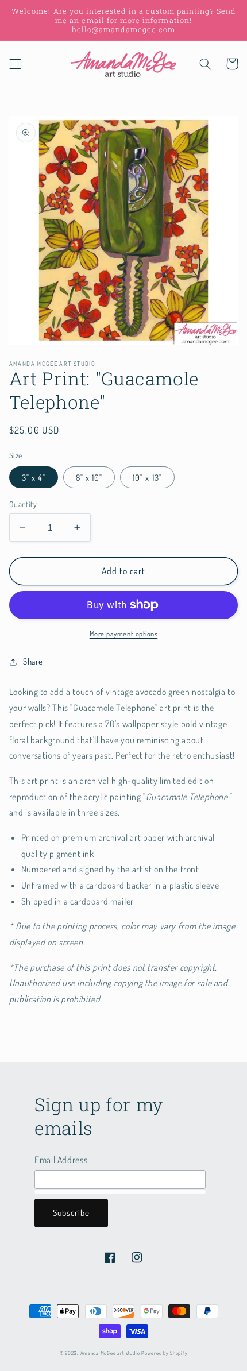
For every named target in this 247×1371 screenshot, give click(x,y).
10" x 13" (147, 477)
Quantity (23, 504)
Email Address (60, 1159)
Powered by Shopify (164, 1353)
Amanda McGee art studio (110, 1353)
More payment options (124, 633)
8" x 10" (89, 477)
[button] (15, 64)
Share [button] (33, 661)
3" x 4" (33, 477)
